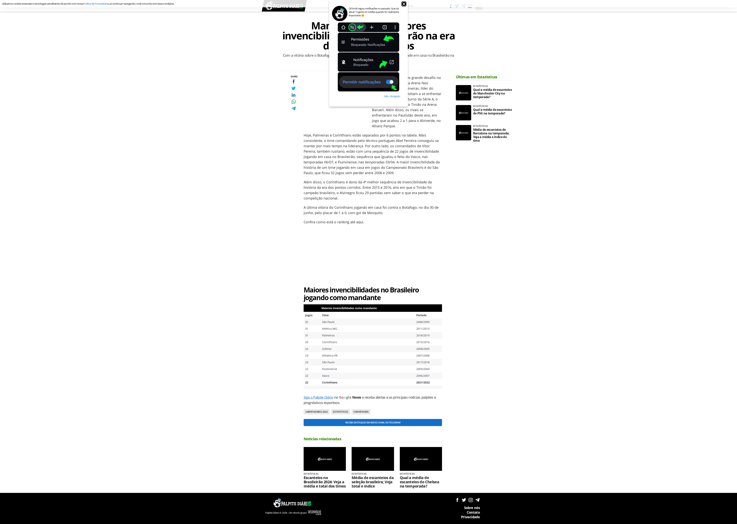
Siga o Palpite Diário (318, 397)
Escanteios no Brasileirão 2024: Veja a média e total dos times (325, 482)
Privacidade (470, 517)
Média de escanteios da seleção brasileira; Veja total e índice (373, 482)
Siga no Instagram (470, 500)
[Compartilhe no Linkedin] (293, 95)
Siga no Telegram (477, 500)
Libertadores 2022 (317, 411)
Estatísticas (340, 411)
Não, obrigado (392, 96)
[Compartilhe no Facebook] (293, 81)
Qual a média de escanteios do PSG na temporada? (492, 111)
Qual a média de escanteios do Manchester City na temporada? (492, 93)
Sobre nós (472, 507)
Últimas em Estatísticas (476, 76)
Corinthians (361, 411)
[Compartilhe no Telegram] (293, 108)
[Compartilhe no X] (293, 88)
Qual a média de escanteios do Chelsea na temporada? (419, 482)
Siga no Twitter (464, 500)
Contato (473, 512)
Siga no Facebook (457, 500)
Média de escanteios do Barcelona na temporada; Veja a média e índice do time (491, 135)
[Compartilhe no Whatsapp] (293, 101)
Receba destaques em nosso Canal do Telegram (372, 422)
